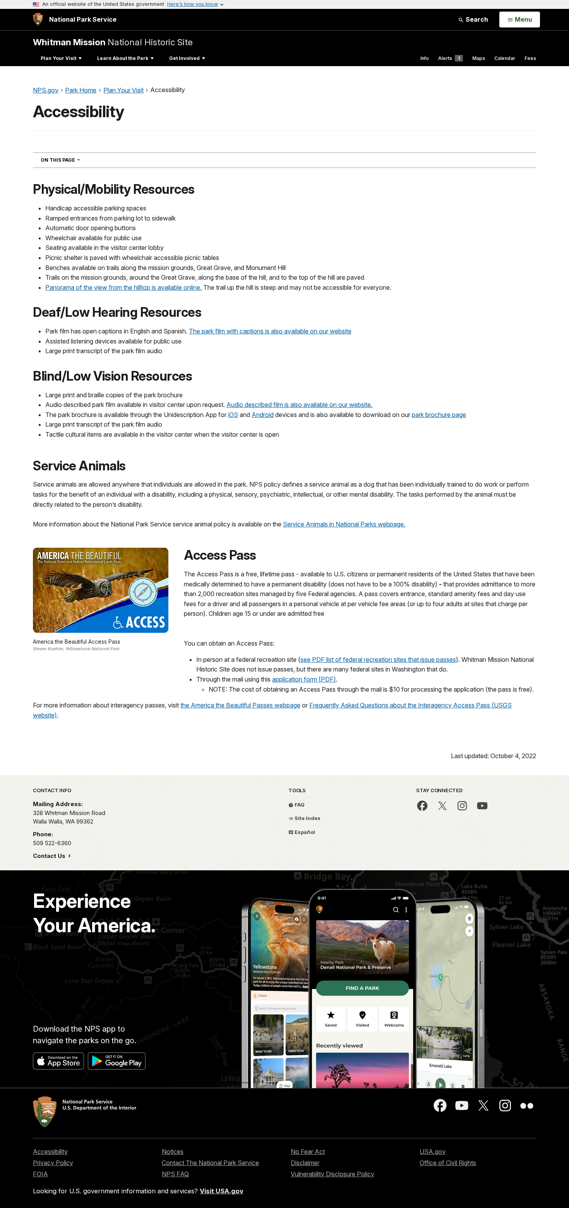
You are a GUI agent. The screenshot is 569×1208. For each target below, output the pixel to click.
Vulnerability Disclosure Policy (332, 1174)
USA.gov (433, 1151)
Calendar (504, 58)
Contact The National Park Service (210, 1163)
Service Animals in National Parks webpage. (344, 524)
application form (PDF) (304, 679)
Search (476, 19)
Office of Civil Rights (448, 1163)
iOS (233, 415)
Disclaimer (305, 1163)
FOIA (40, 1174)
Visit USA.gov (221, 1191)
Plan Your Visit (58, 58)
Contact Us (50, 855)
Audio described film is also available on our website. (299, 404)
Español (304, 832)
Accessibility (50, 1151)
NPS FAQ (175, 1174)
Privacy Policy (53, 1163)
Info (424, 58)
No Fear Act (308, 1151)
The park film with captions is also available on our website (270, 331)
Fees (530, 58)
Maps (478, 58)
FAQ (299, 804)
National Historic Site (113, 42)
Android (263, 415)
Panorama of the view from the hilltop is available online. (123, 287)
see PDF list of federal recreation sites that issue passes (378, 659)
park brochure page (439, 415)
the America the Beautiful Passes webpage (240, 705)
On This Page (74, 160)
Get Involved (184, 58)
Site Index (306, 818)
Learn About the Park (122, 58)
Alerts (449, 58)
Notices (172, 1151)
